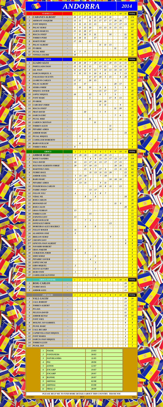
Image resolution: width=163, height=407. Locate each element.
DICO (82, 397)
